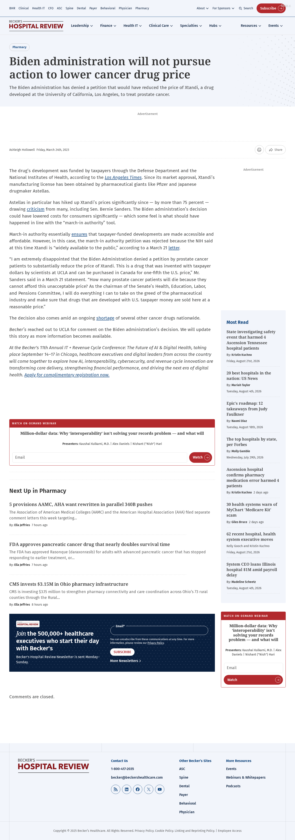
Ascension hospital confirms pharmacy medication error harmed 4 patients (253, 477)
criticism (35, 209)
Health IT (38, 8)
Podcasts (233, 786)
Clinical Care (159, 26)
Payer (93, 8)
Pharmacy (142, 8)
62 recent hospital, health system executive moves (251, 536)
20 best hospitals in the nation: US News (249, 375)
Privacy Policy (156, 642)
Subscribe (268, 8)
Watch (198, 457)
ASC (59, 8)
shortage (105, 318)
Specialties (189, 26)
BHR (12, 8)
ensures (79, 234)
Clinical (24, 8)
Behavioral (107, 8)
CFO (51, 8)
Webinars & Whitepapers (246, 777)
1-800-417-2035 (122, 769)
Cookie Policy (164, 831)
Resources (249, 26)
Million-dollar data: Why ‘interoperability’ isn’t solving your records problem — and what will (112, 433)
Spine (69, 8)
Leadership (80, 26)
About (201, 8)
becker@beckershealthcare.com (137, 777)
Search (248, 8)
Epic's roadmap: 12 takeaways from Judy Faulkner (247, 409)
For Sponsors (221, 8)
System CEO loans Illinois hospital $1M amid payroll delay (252, 570)
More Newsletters (124, 661)
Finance (106, 26)
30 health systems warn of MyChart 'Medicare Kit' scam (252, 510)
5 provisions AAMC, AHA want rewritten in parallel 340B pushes (80, 504)
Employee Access (230, 831)
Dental (81, 8)
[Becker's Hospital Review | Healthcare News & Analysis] (36, 25)
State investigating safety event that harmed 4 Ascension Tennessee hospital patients (251, 340)
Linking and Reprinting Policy (194, 831)
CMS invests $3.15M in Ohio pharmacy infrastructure (68, 584)
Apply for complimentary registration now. (66, 375)
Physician (125, 8)
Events (273, 26)
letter (173, 248)
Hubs (213, 26)
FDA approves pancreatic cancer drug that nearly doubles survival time (89, 544)
